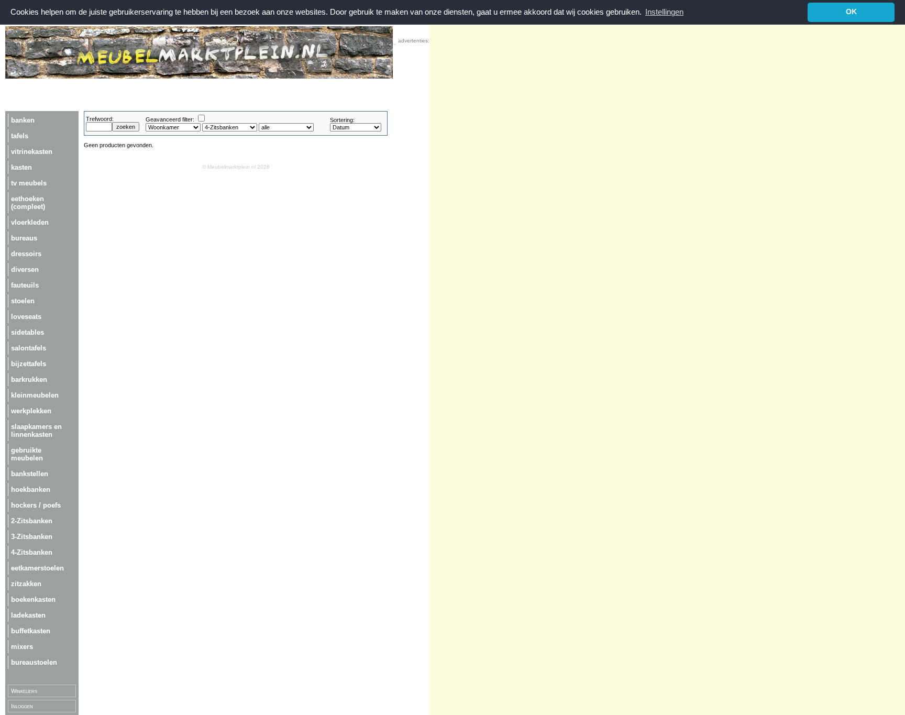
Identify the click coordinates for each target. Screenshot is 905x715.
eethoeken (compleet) (28, 203)
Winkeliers (24, 691)
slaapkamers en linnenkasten (36, 430)
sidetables (27, 332)
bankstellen (29, 474)
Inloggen (22, 706)
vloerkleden (30, 222)
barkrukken (29, 379)
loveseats (26, 317)
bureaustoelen (34, 662)
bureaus (24, 238)
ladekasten (28, 615)
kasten (21, 167)
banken (23, 120)
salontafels (28, 348)
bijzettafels (28, 364)
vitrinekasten (31, 152)
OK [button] (851, 12)
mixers (22, 647)
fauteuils (25, 285)
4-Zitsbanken (31, 552)
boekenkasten (33, 599)
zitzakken (26, 584)
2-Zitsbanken (31, 521)
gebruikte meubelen (27, 454)
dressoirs (26, 254)
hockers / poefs (36, 505)
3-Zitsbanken (31, 537)
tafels (19, 136)
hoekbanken (30, 489)
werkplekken (31, 411)
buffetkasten (30, 631)
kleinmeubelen (35, 395)
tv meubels (29, 183)
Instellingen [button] (664, 11)
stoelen (23, 301)
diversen (25, 269)
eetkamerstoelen (37, 568)
